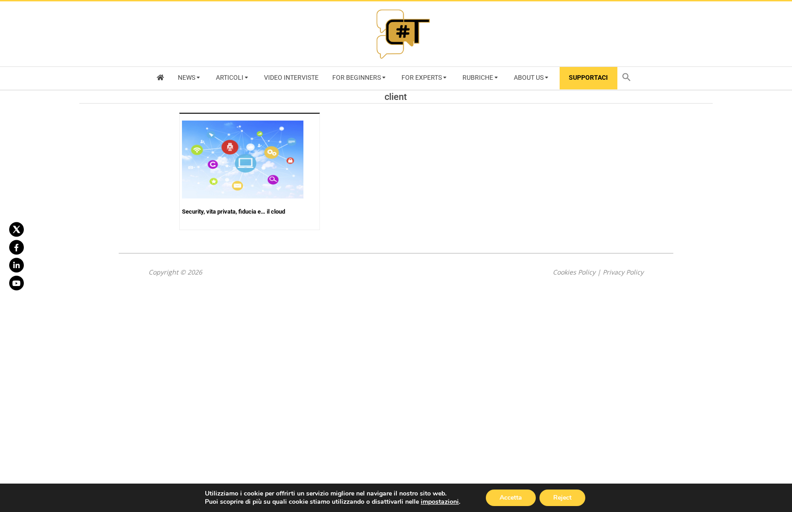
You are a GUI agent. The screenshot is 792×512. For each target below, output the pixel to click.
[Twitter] (16, 229)
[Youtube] (16, 282)
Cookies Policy (574, 272)
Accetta (511, 497)
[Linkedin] (16, 265)
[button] (628, 78)
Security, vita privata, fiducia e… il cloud (233, 211)
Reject (562, 497)
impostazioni (440, 502)
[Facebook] (16, 247)
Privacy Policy (623, 272)
